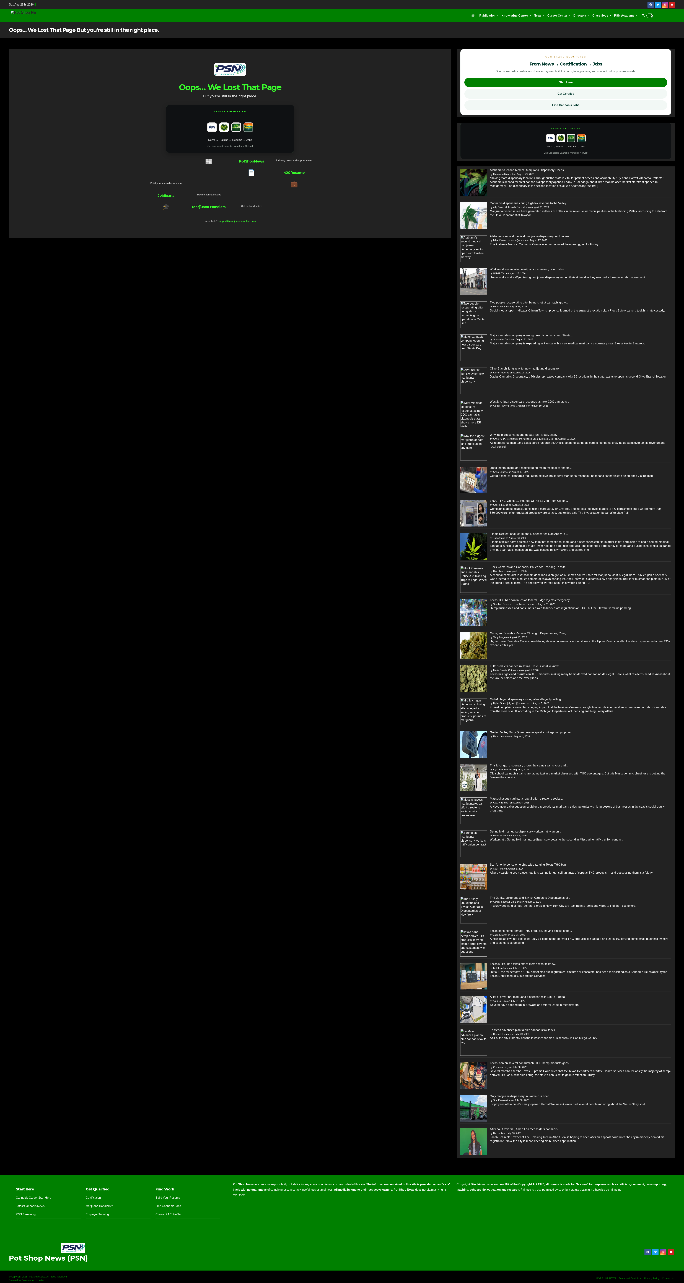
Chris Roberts (500, 472)
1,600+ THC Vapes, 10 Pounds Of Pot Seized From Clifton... (529, 500)
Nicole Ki (498, 1133)
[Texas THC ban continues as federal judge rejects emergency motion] (473, 612)
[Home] (473, 15)
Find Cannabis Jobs (565, 105)
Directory (580, 15)
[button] (643, 15)
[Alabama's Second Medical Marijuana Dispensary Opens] (473, 182)
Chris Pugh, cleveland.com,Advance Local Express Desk (523, 439)
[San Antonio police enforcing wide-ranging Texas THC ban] (473, 876)
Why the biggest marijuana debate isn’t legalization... (524, 434)
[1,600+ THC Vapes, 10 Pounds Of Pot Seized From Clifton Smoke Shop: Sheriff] (473, 512)
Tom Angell (499, 538)
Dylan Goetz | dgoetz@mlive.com (511, 703)
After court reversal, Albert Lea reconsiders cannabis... (525, 1129)
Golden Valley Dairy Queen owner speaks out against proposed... (532, 732)
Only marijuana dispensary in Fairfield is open (519, 1096)
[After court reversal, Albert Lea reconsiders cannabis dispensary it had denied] (473, 1141)
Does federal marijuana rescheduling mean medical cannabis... (531, 467)
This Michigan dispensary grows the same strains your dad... (529, 765)
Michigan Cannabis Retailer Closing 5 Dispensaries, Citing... (529, 633)
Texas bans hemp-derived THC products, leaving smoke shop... (531, 930)
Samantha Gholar (502, 339)
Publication (487, 15)
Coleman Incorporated (33, 1280)
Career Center (557, 15)
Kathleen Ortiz (501, 968)
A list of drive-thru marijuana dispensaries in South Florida (527, 996)
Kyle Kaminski (501, 769)
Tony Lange (499, 637)
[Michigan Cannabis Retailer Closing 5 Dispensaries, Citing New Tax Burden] (473, 645)
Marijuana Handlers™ (99, 1206)
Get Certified (566, 93)
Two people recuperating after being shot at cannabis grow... (529, 302)
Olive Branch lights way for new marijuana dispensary (524, 368)
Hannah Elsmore (502, 1034)
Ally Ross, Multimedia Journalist (510, 207)
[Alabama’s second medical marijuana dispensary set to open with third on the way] (473, 248)
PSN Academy (624, 15)
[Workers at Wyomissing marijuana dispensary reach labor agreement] (473, 281)
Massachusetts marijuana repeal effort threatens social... (526, 798)
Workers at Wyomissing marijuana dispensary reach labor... (528, 269)
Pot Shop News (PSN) (48, 1258)
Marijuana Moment (503, 174)
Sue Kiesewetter (502, 1100)
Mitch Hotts (499, 306)
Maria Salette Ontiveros (506, 670)
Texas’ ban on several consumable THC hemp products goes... (530, 1063)
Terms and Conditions (630, 1278)
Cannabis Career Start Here (33, 1197)
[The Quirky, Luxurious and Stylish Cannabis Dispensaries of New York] (473, 909)
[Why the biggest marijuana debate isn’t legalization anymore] (473, 446)
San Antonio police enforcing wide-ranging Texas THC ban (528, 864)
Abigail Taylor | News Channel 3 (510, 405)
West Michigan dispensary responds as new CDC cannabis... (529, 401)
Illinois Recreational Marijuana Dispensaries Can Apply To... (529, 533)
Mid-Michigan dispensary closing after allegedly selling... (526, 699)
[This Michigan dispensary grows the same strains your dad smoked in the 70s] (473, 777)
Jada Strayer (500, 935)
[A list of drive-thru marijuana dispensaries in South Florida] (473, 1008)
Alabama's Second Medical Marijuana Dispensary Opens (527, 170)
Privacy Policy (651, 1278)
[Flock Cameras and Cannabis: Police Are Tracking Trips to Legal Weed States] (473, 579)
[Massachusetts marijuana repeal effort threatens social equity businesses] (473, 810)
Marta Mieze (499, 835)
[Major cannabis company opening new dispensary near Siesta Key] (473, 347)
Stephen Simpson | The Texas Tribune (513, 604)
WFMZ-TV (498, 273)
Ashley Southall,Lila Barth (507, 901)
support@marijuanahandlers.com (237, 221)
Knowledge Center (515, 15)
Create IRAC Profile (168, 1214)
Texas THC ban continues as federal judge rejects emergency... (531, 600)
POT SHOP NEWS (606, 1278)
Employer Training (97, 1214)
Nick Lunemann (501, 736)
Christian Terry (501, 1067)
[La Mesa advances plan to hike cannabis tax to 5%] (473, 1042)
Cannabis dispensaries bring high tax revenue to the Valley (528, 203)
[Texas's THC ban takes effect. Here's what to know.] (473, 976)
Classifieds (600, 15)
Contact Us (668, 1278)
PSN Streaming (26, 1214)
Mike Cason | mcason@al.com (509, 240)
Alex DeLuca (500, 1001)
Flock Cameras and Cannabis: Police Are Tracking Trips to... (529, 567)
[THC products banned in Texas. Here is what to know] (473, 678)
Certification (93, 1197)
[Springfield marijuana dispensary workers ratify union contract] (473, 843)
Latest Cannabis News (30, 1206)
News (538, 15)
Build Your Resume (168, 1197)
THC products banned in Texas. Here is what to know (524, 666)
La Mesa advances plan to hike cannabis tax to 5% (522, 1029)
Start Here (566, 82)
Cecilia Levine (500, 505)
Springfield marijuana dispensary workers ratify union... (525, 831)
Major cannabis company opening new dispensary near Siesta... (531, 335)
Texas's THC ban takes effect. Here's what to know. (523, 963)
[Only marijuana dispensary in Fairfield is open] (473, 1108)
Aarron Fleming (501, 372)
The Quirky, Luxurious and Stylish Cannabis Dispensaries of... (530, 897)
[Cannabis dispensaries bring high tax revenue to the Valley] (473, 215)
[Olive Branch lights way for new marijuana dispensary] (473, 380)
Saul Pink (498, 868)
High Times (499, 571)
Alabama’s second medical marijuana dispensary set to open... (530, 236)
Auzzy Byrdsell (501, 802)
